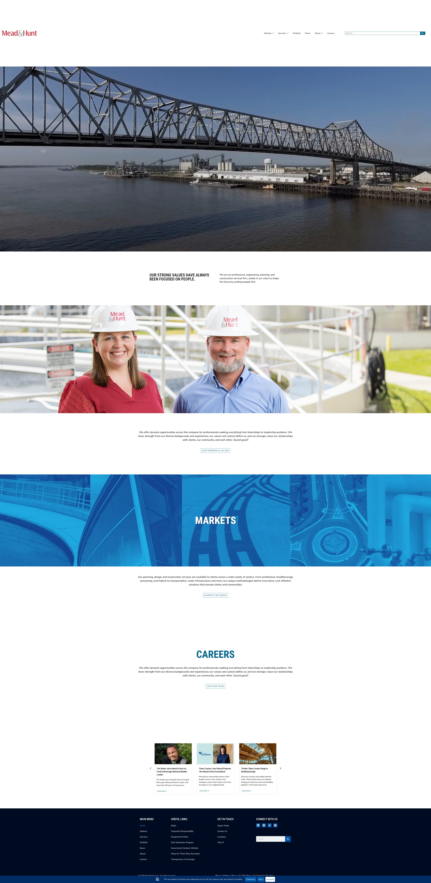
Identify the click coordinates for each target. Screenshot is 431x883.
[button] (150, 768)
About (317, 33)
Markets (267, 33)
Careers (331, 33)
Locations (221, 836)
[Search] (422, 33)
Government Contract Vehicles (184, 848)
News (307, 33)
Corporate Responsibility (182, 831)
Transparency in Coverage (183, 859)
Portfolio (297, 33)
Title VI (220, 842)
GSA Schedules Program (182, 842)
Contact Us (222, 831)
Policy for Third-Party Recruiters (185, 853)
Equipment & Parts (179, 836)
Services (282, 33)
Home (142, 825)
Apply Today (223, 825)
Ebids (173, 825)
